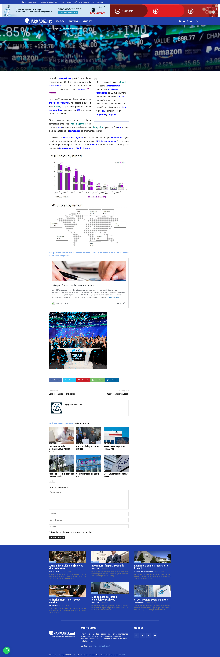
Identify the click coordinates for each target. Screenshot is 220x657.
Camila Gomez (53, 605)
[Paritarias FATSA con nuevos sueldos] (67, 591)
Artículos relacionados (61, 423)
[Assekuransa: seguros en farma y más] (116, 435)
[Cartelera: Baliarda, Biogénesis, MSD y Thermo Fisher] (61, 435)
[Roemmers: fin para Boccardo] (110, 557)
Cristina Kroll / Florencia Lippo (143, 571)
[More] (122, 380)
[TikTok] (187, 21)
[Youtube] (191, 21)
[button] (197, 21)
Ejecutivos (95, 562)
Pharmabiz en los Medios (87, 2)
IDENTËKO (122, 655)
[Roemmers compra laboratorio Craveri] (152, 557)
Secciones (60, 21)
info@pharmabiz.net (101, 646)
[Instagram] (180, 21)
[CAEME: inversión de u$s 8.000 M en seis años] (67, 557)
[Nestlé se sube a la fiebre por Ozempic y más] (61, 463)
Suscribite (87, 21)
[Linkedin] (183, 21)
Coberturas (73, 21)
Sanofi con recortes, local (118, 394)
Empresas (57, 29)
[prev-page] (50, 481)
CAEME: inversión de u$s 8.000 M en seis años (66, 567)
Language (100, 2)
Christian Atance (54, 571)
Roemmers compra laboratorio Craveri (151, 567)
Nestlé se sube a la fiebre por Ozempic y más (61, 475)
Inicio (50, 29)
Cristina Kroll (95, 568)
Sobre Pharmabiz (67, 2)
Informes (137, 562)
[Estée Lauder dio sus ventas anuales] (116, 463)
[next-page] (53, 481)
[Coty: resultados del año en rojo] (88, 463)
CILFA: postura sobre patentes (151, 599)
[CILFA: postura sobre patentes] (152, 591)
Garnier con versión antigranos (62, 394)
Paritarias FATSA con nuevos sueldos (65, 601)
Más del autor (82, 423)
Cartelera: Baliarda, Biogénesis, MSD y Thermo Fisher (60, 449)
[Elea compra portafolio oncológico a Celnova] (110, 588)
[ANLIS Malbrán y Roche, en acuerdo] (88, 435)
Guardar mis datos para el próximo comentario (72, 532)
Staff (75, 2)
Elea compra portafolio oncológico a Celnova (104, 598)
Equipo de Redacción (58, 66)
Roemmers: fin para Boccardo (107, 565)
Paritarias (52, 596)
